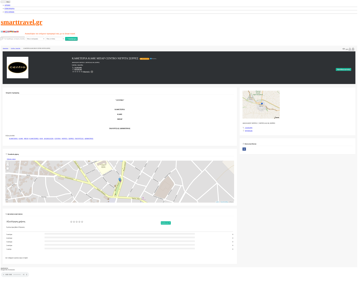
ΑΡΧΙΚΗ (7, 5)
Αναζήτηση (72, 39)
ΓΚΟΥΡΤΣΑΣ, (79, 138)
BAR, (42, 138)
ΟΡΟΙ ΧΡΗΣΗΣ (9, 12)
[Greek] (2, 31)
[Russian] (15, 31)
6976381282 (78, 69)
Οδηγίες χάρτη (11, 159)
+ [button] (7, 163)
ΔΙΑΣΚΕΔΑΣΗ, (49, 138)
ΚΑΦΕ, (21, 138)
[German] (11, 31)
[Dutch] (6, 31)
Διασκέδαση (5, 48)
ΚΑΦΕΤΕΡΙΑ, (13, 138)
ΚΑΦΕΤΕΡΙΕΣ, (34, 138)
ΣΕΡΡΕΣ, (71, 138)
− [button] (7, 165)
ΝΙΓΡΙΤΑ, (65, 138)
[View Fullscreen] (7, 168)
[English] (8, 31)
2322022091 (78, 67)
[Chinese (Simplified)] (4, 31)
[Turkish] (17, 31)
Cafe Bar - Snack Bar (15, 48)
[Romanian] (13, 31)
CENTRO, (57, 138)
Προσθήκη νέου (165, 223)
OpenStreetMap (224, 202)
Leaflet (217, 202)
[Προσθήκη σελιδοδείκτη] (92, 71)
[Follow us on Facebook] (244, 149)
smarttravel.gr (21, 22)
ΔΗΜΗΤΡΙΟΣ (89, 138)
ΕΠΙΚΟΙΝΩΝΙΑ (9, 8)
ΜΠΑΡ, (26, 138)
